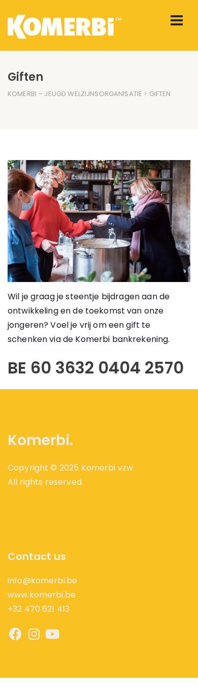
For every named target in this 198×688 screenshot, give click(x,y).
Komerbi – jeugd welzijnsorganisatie (75, 94)
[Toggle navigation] (177, 20)
